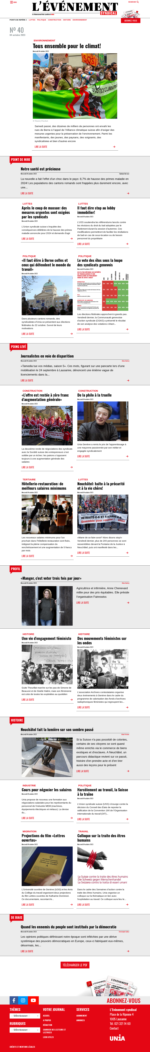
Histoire (67, 20)
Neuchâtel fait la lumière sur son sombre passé (57, 729)
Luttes (32, 20)
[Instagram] (23, 1000)
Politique (41, 20)
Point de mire (20, 159)
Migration (29, 831)
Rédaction (47, 1025)
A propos (47, 1020)
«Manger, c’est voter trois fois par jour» (51, 578)
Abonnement (81, 1015)
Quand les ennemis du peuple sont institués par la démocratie (68, 926)
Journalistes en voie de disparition (47, 356)
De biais (16, 917)
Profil (15, 568)
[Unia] (117, 1037)
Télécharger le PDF (75, 965)
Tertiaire (29, 479)
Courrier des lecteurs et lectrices (54, 1031)
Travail (83, 831)
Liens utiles (48, 1037)
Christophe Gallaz (124, 931)
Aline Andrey (125, 361)
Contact (114, 1028)
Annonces (80, 1020)
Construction (54, 20)
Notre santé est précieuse (40, 168)
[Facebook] (14, 1000)
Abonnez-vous (130, 20)
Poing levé (18, 346)
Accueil (46, 1015)
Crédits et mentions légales (22, 1046)
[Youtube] (33, 1000)
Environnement (80, 20)
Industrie (29, 785)
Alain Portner (125, 734)
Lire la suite (41, 146)
